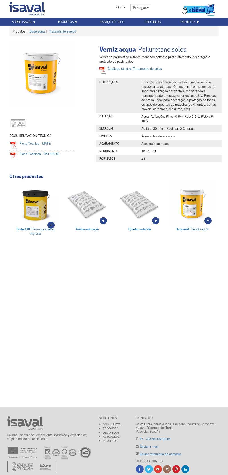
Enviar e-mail (148, 446)
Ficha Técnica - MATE (35, 143)
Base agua (37, 31)
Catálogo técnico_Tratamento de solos (135, 68)
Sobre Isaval (112, 424)
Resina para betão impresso (35, 231)
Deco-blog (152, 22)
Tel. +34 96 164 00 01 (155, 439)
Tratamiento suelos (62, 31)
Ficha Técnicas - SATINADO (39, 154)
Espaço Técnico (112, 22)
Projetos (110, 440)
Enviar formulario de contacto (160, 454)
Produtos (110, 428)
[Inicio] (27, 8)
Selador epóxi (192, 229)
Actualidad (111, 436)
